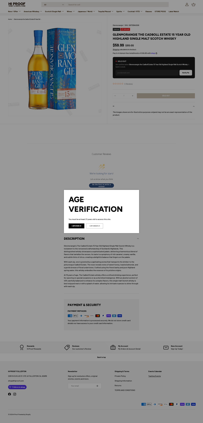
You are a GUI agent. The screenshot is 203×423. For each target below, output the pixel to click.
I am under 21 (94, 226)
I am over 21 (76, 226)
